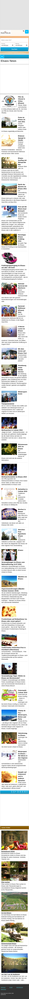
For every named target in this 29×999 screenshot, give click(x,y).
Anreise (3, 43)
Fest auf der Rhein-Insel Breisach (22, 209)
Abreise (17, 43)
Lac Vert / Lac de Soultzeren (10, 974)
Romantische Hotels (8, 851)
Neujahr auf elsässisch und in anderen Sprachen (22, 776)
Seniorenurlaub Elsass (8, 943)
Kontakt (10, 987)
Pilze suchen (5, 882)
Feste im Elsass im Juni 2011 (21, 120)
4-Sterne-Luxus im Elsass (21, 329)
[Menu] (27, 32)
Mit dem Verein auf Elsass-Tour (22, 351)
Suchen (14, 49)
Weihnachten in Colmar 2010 (12, 430)
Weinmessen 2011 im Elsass (22, 446)
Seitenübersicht (19, 987)
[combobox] (14, 40)
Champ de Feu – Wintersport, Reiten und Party (22, 715)
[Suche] (23, 31)
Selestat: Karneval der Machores (22, 286)
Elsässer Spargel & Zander (21, 138)
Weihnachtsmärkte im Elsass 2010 (14, 477)
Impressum (3, 987)
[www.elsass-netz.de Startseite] (6, 32)
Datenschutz (3, 989)
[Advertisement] (14, 79)
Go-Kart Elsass (6, 913)
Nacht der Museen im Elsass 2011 (22, 187)
